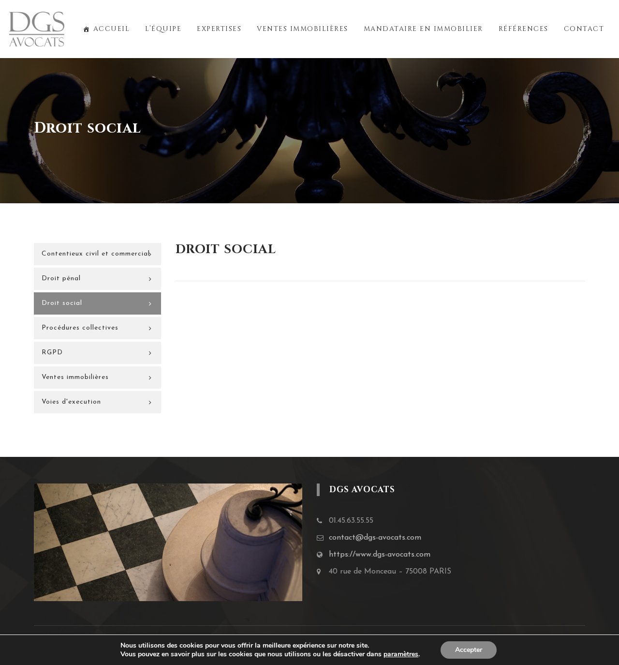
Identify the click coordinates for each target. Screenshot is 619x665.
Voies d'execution (71, 402)
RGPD (52, 352)
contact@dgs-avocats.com (375, 538)
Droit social (62, 303)
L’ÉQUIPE (163, 28)
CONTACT (584, 28)
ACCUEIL (111, 28)
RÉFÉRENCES (523, 28)
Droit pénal (61, 278)
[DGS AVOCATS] (36, 29)
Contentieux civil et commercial (96, 253)
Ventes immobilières (75, 377)
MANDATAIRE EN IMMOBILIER (423, 28)
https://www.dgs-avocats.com (379, 555)
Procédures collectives (80, 328)
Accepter (468, 649)
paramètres (400, 654)
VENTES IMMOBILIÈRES (302, 28)
